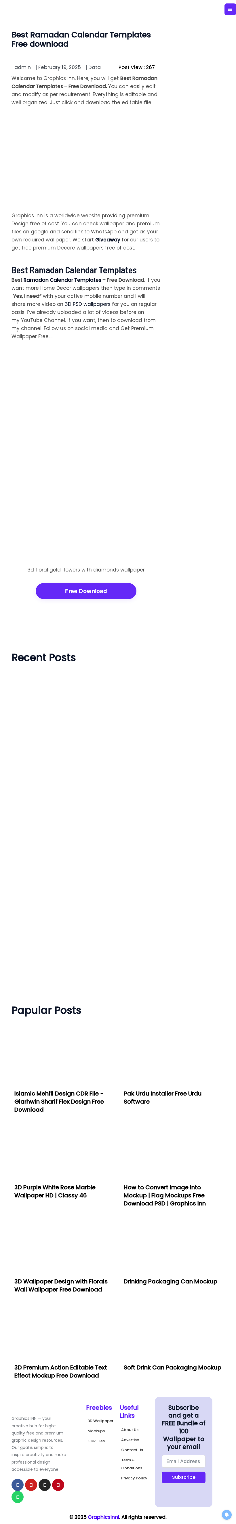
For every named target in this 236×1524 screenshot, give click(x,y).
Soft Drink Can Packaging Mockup (172, 1367)
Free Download (86, 591)
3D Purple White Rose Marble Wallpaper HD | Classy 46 (55, 1191)
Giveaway (107, 239)
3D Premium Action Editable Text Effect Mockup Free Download (60, 1371)
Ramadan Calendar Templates (62, 280)
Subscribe (183, 1477)
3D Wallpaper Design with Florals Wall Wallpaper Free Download (61, 1285)
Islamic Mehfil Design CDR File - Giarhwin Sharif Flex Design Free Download (59, 1101)
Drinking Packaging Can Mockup (170, 1281)
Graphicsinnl (103, 1517)
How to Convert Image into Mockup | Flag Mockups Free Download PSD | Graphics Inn (165, 1195)
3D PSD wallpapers (88, 304)
